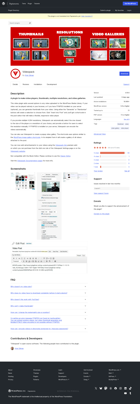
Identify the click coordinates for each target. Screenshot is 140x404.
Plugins (35, 376)
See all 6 (126, 119)
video (127, 124)
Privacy (10, 379)
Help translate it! (86, 16)
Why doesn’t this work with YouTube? (25, 299)
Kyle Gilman (29, 75)
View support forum (101, 193)
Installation (38, 84)
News (10, 373)
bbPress (112, 376)
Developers (62, 376)
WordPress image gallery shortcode (27, 137)
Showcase (36, 370)
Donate (87, 376)
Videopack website (18, 151)
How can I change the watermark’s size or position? (30, 312)
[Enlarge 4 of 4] (85, 244)
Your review (98, 171)
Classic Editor (65, 156)
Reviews (26, 84)
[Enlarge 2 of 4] (59, 175)
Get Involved (88, 370)
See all (127, 171)
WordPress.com (115, 370)
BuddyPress (114, 379)
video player (125, 128)
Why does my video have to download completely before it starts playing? (39, 293)
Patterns (36, 379)
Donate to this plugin (101, 214)
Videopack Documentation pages (29, 161)
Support (126, 84)
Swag (86, 379)
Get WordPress (130, 3)
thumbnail (120, 124)
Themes (36, 373)
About (10, 370)
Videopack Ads (61, 145)
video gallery (115, 128)
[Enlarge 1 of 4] (32, 175)
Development (52, 84)
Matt (111, 373)
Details (15, 84)
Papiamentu (31, 391)
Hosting (10, 376)
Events (86, 373)
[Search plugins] (30, 23)
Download (124, 74)
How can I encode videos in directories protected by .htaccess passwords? (39, 329)
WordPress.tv (63, 379)
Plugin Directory (13, 10)
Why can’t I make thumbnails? (22, 306)
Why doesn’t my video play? (21, 287)
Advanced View (100, 134)
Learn (60, 370)
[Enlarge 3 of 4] (85, 175)
